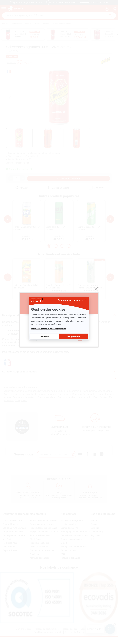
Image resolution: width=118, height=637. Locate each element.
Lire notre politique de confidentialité (48, 328)
